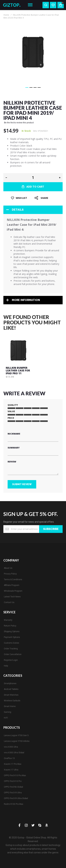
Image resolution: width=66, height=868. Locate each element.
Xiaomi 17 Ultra (11, 770)
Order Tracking (11, 648)
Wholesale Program (13, 591)
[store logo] (12, 5)
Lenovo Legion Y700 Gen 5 (16, 735)
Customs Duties (11, 643)
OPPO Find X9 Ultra (13, 792)
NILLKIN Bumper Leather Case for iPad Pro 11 (18, 370)
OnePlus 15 (9, 758)
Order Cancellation (12, 654)
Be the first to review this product (19, 122)
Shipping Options (11, 631)
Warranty (8, 620)
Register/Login (11, 660)
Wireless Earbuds (12, 700)
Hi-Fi (6, 718)
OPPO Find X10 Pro (12, 781)
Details (18, 209)
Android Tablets (11, 689)
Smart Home (10, 706)
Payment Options (12, 637)
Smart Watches (11, 695)
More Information (26, 300)
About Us (8, 568)
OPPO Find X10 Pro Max (15, 775)
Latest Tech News (12, 596)
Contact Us (9, 602)
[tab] (33, 210)
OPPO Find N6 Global (13, 787)
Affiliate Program (11, 585)
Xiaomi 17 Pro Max (12, 764)
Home (6, 15)
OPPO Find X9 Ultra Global (16, 798)
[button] (27, 87)
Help (6, 666)
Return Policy (10, 626)
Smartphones (10, 683)
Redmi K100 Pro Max (13, 804)
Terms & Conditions (13, 579)
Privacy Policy (10, 574)
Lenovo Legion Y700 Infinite (16, 741)
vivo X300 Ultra (11, 747)
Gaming (7, 712)
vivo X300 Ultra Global (14, 752)
